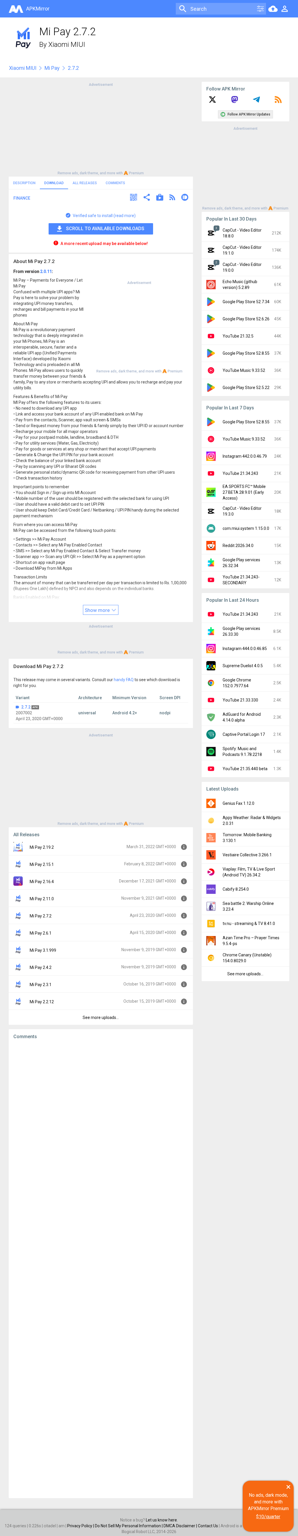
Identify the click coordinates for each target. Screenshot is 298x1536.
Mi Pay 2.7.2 (41, 916)
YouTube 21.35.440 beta (245, 768)
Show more (98, 610)
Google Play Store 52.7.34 (246, 301)
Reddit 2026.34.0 (238, 545)
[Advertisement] (101, 128)
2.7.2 (25, 707)
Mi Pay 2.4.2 (41, 967)
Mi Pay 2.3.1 (41, 984)
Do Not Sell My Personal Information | (129, 1525)
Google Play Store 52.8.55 (246, 353)
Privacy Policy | (81, 1525)
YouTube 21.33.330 (240, 700)
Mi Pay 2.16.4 (42, 881)
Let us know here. (162, 1520)
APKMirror (37, 9)
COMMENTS (115, 183)
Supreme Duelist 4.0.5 (243, 665)
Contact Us (208, 1525)
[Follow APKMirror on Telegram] (256, 101)
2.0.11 (46, 271)
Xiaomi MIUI (66, 44)
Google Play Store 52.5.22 (246, 387)
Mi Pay (52, 68)
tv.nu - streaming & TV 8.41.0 (249, 923)
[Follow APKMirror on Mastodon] (234, 101)
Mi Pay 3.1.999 (43, 950)
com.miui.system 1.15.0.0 (246, 528)
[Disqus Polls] (100, 1117)
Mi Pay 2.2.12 (42, 1001)
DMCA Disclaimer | (181, 1525)
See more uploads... (101, 1017)
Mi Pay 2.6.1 (41, 933)
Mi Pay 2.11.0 (42, 898)
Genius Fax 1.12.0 (238, 803)
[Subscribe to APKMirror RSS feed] (278, 101)
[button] (133, 198)
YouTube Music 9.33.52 (244, 370)
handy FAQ (124, 679)
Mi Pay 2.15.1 (42, 864)
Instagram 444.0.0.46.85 (245, 648)
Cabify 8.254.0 (236, 889)
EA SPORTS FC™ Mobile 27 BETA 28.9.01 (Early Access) (244, 492)
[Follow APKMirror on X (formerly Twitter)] (212, 101)
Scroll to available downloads (105, 228)
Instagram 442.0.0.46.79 (245, 456)
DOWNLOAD (54, 183)
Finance (21, 198)
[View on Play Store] (159, 198)
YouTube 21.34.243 (240, 473)
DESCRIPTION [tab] (24, 183)
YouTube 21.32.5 (238, 336)
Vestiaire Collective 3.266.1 (247, 855)
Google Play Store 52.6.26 (246, 319)
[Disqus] (100, 1269)
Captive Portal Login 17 (244, 734)
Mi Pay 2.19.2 (42, 847)
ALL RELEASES (84, 183)
